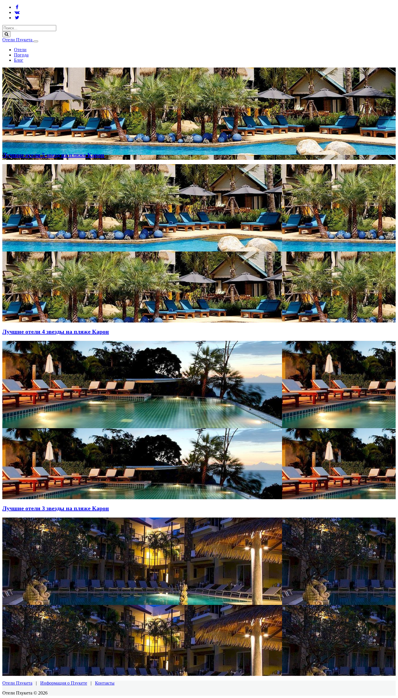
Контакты (105, 683)
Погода (21, 54)
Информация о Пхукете (63, 683)
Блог (18, 60)
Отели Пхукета (18, 39)
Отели (20, 49)
